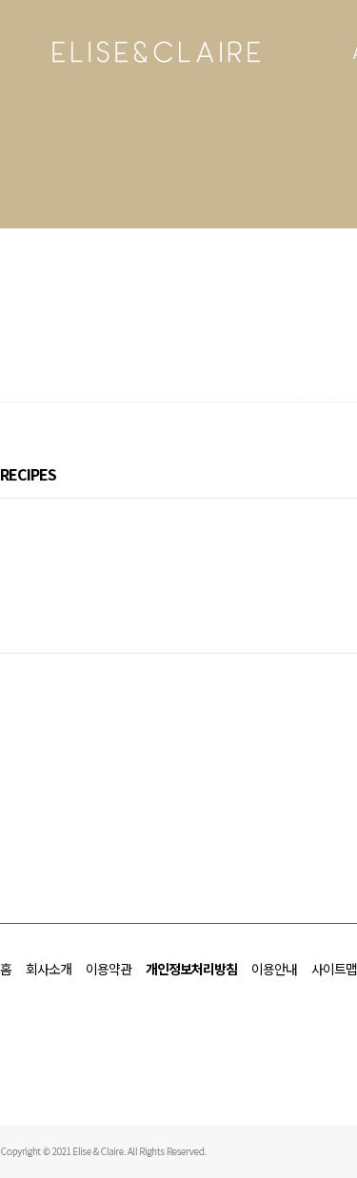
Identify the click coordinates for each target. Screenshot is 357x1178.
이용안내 (274, 968)
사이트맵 (334, 968)
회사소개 (48, 968)
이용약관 (108, 968)
